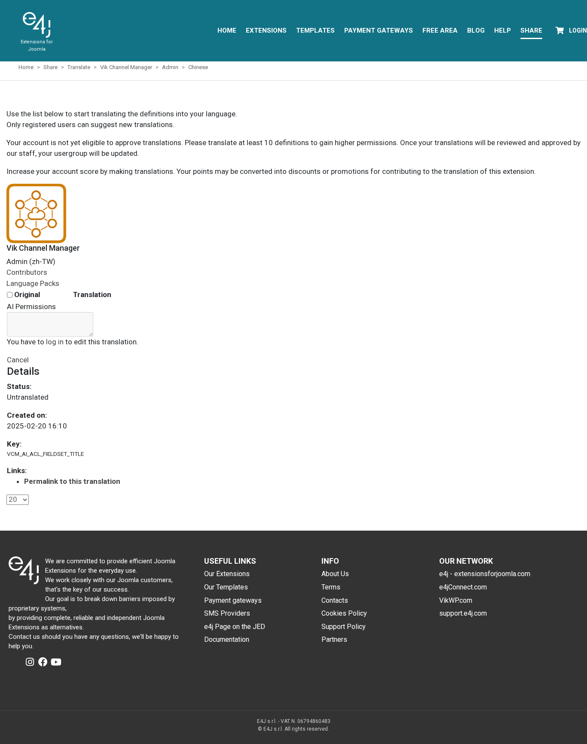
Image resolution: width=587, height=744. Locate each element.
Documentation (226, 639)
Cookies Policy (344, 613)
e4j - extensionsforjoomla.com (484, 574)
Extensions (266, 30)
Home (226, 30)
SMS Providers (227, 613)
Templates (315, 30)
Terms (330, 587)
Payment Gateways (378, 30)
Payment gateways (233, 600)
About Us (335, 574)
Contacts (334, 600)
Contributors (26, 272)
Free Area (440, 30)
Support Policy (343, 627)
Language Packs (32, 283)
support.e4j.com (463, 613)
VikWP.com (455, 600)
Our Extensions (227, 574)
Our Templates (226, 587)
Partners (334, 639)
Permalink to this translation (72, 481)
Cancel (18, 359)
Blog (476, 30)
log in (55, 341)
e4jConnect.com (463, 587)
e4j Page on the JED (234, 627)
